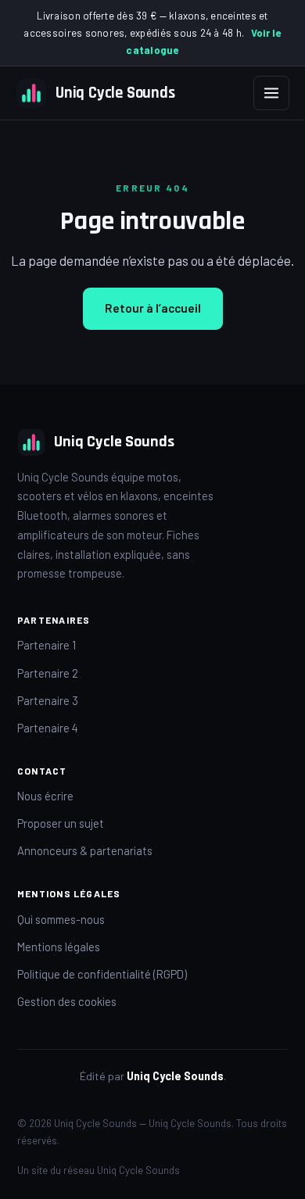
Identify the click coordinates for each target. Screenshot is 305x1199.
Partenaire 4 (47, 728)
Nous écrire (45, 796)
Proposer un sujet (60, 823)
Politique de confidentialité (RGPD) (102, 974)
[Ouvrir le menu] (271, 93)
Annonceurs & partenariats (84, 850)
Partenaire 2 (47, 673)
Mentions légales (58, 947)
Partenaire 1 (46, 645)
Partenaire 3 (47, 700)
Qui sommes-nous (61, 919)
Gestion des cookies (67, 1001)
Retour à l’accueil (153, 308)
